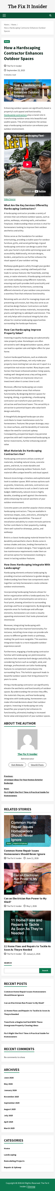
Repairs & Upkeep (20, 843)
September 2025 (11, 1102)
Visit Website (17, 764)
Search (8, 962)
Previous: (23, 779)
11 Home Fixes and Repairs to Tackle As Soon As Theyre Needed (27, 947)
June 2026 (8, 1077)
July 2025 (8, 1115)
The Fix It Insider (27, 6)
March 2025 (9, 1128)
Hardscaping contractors (15, 115)
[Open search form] (50, 15)
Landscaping (10, 1154)
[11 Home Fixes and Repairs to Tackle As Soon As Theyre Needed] (27, 926)
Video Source (9, 199)
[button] (4, 15)
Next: (26, 792)
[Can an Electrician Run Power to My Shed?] (27, 879)
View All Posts (37, 764)
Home (7, 41)
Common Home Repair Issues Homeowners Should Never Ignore (24, 852)
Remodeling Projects (14, 1161)
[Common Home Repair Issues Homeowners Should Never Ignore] (27, 831)
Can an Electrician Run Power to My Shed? (24, 1003)
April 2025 (8, 1121)
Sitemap (31, 1186)
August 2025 (10, 1109)
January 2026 (10, 1090)
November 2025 (11, 1096)
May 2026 (8, 1084)
